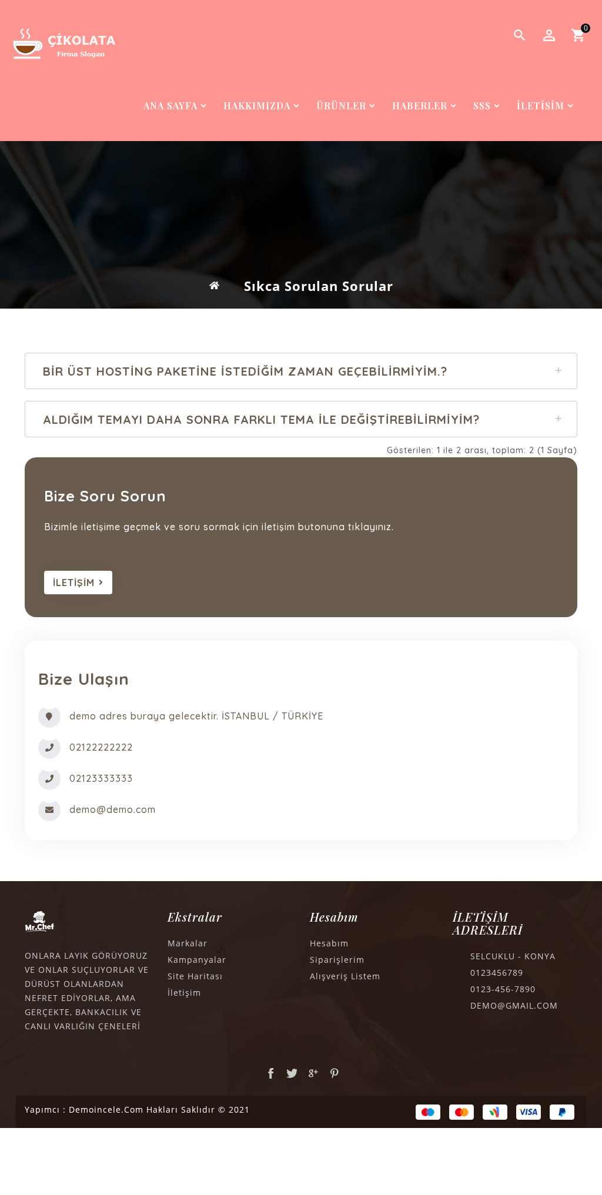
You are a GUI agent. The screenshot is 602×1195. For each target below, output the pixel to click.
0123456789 (496, 972)
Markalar (188, 943)
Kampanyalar (197, 959)
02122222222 (101, 747)
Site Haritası (195, 976)
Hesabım (329, 943)
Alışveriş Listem (345, 976)
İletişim (184, 992)
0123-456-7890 (503, 989)
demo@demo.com (112, 809)
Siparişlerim (337, 959)
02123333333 (101, 778)
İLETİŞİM (74, 582)
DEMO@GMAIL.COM (514, 1005)
